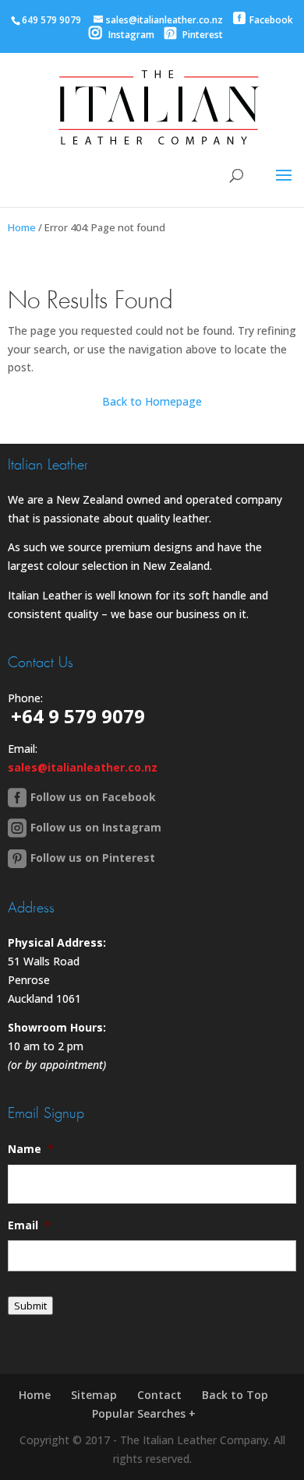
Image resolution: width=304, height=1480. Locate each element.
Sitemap (94, 1394)
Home (22, 227)
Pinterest (201, 34)
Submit (30, 1306)
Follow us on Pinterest (92, 857)
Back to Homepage (152, 401)
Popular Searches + (144, 1413)
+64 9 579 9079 (78, 716)
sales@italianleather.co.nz (82, 767)
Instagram (130, 34)
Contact (159, 1394)
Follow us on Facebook (93, 796)
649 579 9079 (51, 19)
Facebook (271, 19)
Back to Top (235, 1394)
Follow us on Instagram (95, 827)
